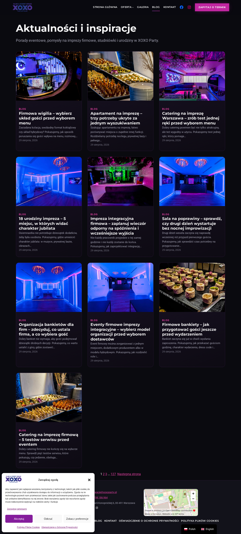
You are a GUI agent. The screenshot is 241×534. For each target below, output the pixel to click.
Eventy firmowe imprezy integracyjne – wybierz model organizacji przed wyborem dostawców (120, 332)
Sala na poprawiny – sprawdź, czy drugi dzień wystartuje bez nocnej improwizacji (192, 223)
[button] (89, 480)
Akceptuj (19, 518)
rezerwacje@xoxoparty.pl (103, 492)
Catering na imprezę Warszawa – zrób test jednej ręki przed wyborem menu (190, 118)
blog (22, 109)
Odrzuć (48, 518)
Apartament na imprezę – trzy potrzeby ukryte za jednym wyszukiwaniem (116, 118)
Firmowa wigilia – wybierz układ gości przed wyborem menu (47, 118)
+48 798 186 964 (98, 497)
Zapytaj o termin (211, 7)
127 (113, 474)
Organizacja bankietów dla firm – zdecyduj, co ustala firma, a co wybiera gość (46, 329)
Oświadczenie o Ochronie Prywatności (59, 527)
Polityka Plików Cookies (28, 527)
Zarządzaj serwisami (17, 509)
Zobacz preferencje (77, 518)
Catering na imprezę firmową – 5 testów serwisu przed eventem (48, 439)
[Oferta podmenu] (133, 7)
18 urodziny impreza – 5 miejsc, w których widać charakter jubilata (43, 223)
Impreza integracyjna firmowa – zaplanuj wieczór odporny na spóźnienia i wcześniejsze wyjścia (118, 226)
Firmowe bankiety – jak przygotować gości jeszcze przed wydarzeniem (189, 329)
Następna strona (129, 474)
